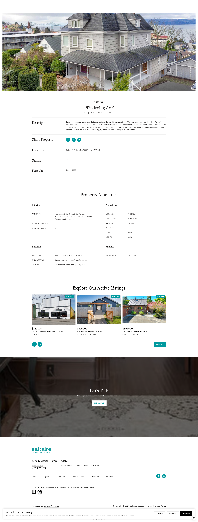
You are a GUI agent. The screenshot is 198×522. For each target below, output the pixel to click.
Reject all (160, 513)
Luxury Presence (51, 506)
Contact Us (109, 477)
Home (34, 477)
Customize (172, 513)
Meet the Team (78, 477)
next (40, 344)
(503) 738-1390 (37, 465)
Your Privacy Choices (99, 519)
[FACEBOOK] (158, 476)
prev (34, 344)
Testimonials (94, 477)
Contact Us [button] (99, 403)
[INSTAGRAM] (164, 476)
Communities (61, 477)
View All (160, 344)
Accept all (186, 513)
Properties (46, 477)
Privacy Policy (159, 506)
